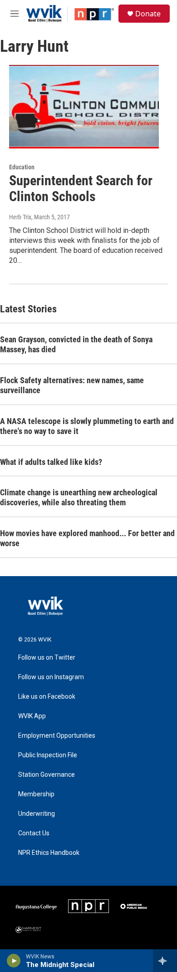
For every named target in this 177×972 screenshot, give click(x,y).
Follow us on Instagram (51, 677)
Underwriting (36, 813)
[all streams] (165, 960)
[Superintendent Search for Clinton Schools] (84, 106)
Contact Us (33, 833)
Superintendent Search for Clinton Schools (80, 188)
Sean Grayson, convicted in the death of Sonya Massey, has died (76, 344)
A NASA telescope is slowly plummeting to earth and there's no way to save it (87, 426)
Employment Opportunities (56, 735)
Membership (36, 794)
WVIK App (32, 716)
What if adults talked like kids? (51, 462)
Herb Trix (20, 217)
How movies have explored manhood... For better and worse (87, 538)
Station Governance (46, 774)
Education (21, 167)
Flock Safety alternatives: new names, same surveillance (72, 385)
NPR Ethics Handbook (48, 852)
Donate (148, 14)
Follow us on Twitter (46, 657)
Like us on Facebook (46, 696)
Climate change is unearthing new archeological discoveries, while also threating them (78, 497)
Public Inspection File (47, 755)
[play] (14, 960)
